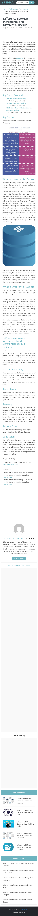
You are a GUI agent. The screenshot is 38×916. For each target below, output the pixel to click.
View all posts (19, 559)
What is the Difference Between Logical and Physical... (24, 847)
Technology (13, 9)
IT (19, 9)
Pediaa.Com (24, 909)
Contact (15, 913)
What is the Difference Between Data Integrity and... (25, 812)
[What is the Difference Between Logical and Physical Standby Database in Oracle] (10, 847)
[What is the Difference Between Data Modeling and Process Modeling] (10, 824)
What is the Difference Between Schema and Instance (24, 801)
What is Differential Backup (16, 103)
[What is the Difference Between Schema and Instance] (10, 800)
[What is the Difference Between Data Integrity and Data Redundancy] (10, 812)
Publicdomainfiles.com (10, 465)
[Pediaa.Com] (7, 2)
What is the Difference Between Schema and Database (24, 835)
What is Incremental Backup (16, 99)
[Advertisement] (20, 35)
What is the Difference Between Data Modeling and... (25, 824)
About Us (22, 913)
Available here (7, 477)
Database (24, 9)
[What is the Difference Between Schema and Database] (10, 835)
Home (5, 9)
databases (19, 58)
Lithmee (20, 28)
